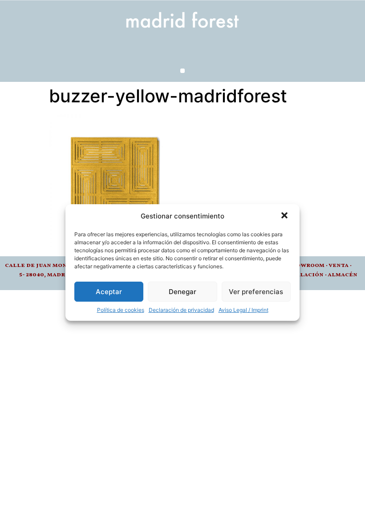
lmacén (344, 275)
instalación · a (307, 275)
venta (338, 265)
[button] (285, 216)
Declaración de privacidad (181, 310)
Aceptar (109, 291)
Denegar (182, 291)
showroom (306, 265)
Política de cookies (120, 310)
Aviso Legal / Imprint (243, 310)
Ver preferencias (256, 291)
